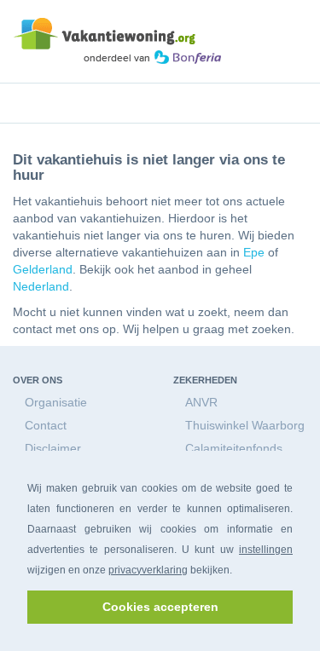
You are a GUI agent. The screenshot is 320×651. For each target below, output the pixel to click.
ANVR (201, 402)
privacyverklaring (148, 570)
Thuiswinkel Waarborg (245, 425)
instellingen (266, 550)
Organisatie (56, 402)
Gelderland (43, 269)
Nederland (41, 286)
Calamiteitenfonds (233, 448)
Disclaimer (53, 448)
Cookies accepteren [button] (160, 607)
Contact (46, 425)
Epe (254, 252)
